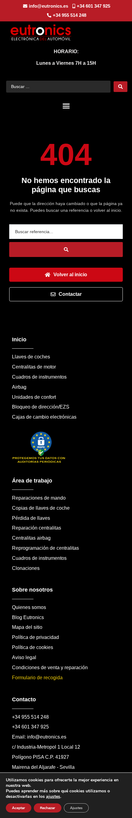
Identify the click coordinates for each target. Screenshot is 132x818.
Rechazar (47, 807)
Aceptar (18, 807)
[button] (66, 106)
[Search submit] (120, 86)
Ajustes (76, 807)
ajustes (53, 796)
